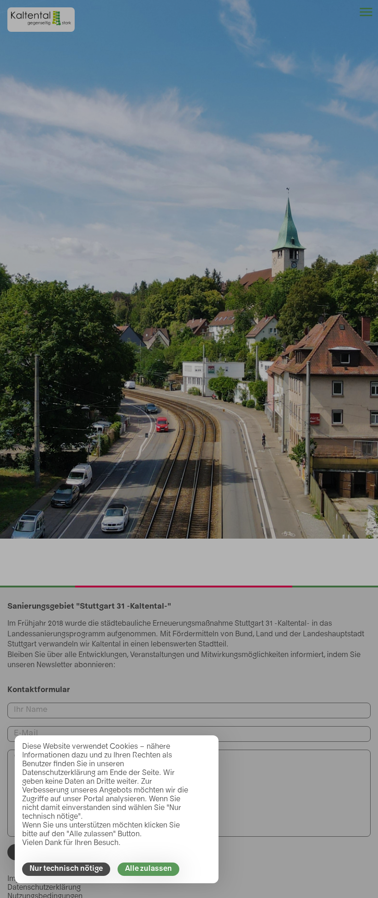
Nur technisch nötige (66, 869)
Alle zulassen (148, 869)
